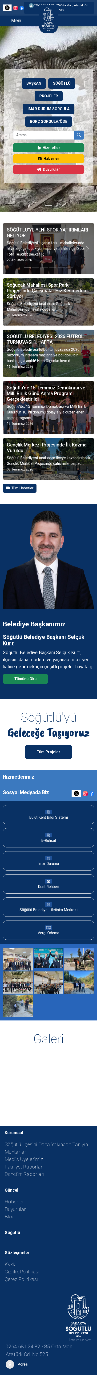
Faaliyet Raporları (24, 1167)
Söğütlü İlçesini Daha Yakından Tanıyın (46, 1144)
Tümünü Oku (25, 679)
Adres (23, 1364)
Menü (16, 20)
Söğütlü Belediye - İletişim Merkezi (48, 910)
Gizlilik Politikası (22, 1272)
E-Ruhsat (48, 840)
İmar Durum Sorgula (49, 109)
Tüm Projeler (48, 752)
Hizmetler (51, 147)
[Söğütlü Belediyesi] (78, 1315)
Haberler (51, 158)
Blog (10, 1216)
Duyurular (51, 169)
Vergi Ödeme (48, 933)
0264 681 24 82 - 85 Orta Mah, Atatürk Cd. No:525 (61, 8)
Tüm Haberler (22, 488)
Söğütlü (62, 83)
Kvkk (10, 1264)
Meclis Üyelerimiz (24, 1159)
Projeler (48, 96)
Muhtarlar (15, 1152)
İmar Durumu (48, 863)
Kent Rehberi (48, 886)
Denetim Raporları (24, 1174)
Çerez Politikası (21, 1279)
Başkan (33, 83)
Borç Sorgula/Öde (48, 121)
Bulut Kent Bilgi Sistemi (48, 817)
